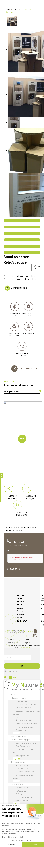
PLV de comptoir (21, 791)
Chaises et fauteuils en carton (26, 704)
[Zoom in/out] (22, 239)
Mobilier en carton (21, 597)
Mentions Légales (28, 641)
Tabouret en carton (22, 730)
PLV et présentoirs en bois (25, 797)
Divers (18, 717)
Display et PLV (22, 621)
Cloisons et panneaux (23, 708)
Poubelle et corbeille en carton (26, 724)
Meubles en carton (19, 698)
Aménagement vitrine (23, 756)
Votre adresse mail (15, 542)
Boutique (16, 10)
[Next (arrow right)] (22, 252)
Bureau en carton (22, 701)
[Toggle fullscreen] (22, 233)
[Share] (22, 227)
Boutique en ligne (11, 391)
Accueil (8, 10)
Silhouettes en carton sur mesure (23, 776)
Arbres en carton (22, 765)
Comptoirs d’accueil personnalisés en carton (26, 712)
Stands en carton (20, 603)
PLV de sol (19, 794)
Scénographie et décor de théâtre (23, 750)
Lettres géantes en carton (25, 772)
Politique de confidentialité (25, 551)
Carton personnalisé (23, 788)
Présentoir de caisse (23, 800)
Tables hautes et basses (24, 727)
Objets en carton (20, 616)
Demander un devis (19, 288)
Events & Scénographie (22, 609)
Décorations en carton (23, 768)
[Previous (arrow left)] (22, 246)
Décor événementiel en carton (26, 743)
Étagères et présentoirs (24, 720)
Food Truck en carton (23, 746)
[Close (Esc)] (22, 220)
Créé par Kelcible (25, 647)
